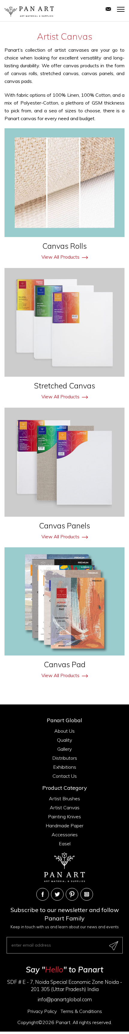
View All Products (60, 257)
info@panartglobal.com (65, 999)
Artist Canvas (65, 807)
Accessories (65, 835)
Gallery (64, 749)
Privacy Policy (42, 1011)
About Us (64, 731)
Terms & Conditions (81, 1011)
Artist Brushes (64, 798)
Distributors (64, 758)
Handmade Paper (64, 826)
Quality (64, 740)
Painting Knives (64, 817)
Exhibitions (64, 767)
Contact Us (64, 776)
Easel (64, 844)
